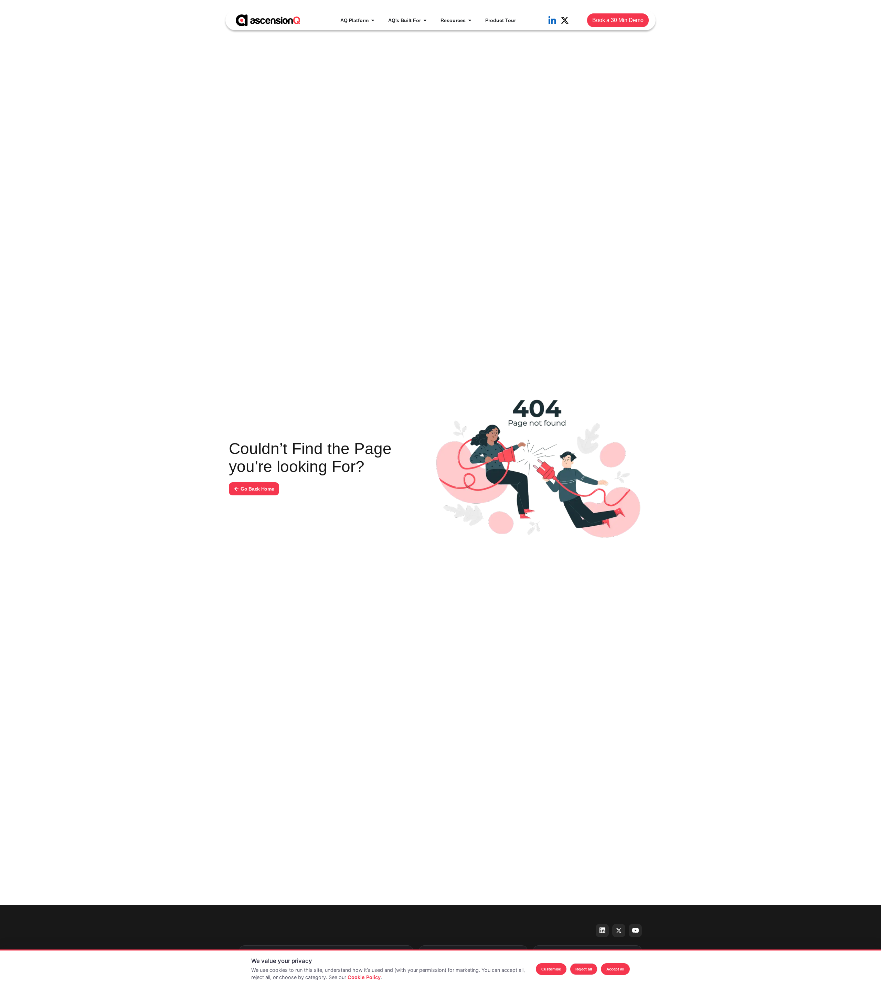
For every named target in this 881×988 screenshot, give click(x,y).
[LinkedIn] (602, 930)
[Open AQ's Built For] (425, 20)
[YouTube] (635, 930)
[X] (618, 930)
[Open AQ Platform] (372, 20)
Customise (551, 969)
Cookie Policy (364, 977)
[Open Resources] (469, 20)
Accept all (615, 969)
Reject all (583, 969)
